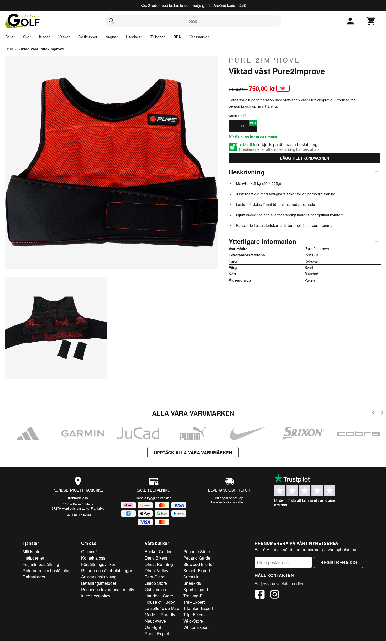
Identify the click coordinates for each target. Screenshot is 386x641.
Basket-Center (158, 552)
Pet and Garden (198, 558)
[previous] (373, 413)
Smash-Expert (196, 570)
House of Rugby (160, 602)
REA (177, 36)
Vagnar (112, 36)
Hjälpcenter (33, 558)
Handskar (134, 36)
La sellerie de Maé (162, 608)
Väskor (64, 36)
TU (248, 124)
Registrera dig (338, 562)
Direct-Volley (156, 570)
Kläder (44, 36)
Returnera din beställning (229, 502)
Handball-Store (159, 596)
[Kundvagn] (371, 21)
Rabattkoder (34, 577)
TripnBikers (194, 615)
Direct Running (159, 564)
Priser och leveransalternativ (107, 589)
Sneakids (192, 583)
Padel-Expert (157, 633)
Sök (193, 21)
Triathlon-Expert (198, 608)
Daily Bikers (156, 558)
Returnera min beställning (47, 570)
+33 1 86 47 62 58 (78, 514)
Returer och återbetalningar (106, 570)
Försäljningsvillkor (98, 564)
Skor (27, 36)
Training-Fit (194, 596)
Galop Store (156, 583)
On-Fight (153, 627)
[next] (382, 413)
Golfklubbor (87, 36)
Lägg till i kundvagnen (304, 158)
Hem (9, 48)
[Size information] (245, 115)
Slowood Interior (198, 564)
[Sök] (111, 21)
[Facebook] (260, 595)
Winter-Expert (195, 627)
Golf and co (155, 589)
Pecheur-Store (196, 552)
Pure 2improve (265, 60)
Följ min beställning (41, 564)
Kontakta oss (78, 498)
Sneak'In (191, 577)
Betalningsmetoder (98, 583)
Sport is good (195, 589)
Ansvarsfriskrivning (99, 577)
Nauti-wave (155, 621)
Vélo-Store (193, 621)
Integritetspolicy (95, 596)
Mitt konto (31, 552)
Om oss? (89, 552)
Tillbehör (157, 36)
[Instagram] (274, 595)
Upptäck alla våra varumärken (193, 452)
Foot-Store (154, 577)
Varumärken (199, 36)
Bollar (10, 36)
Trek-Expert (194, 602)
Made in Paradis (160, 615)
